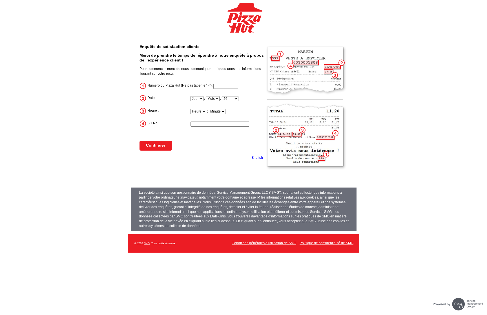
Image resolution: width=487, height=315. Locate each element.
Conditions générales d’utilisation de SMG (264, 243)
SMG (147, 243)
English (257, 158)
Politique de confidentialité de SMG (326, 243)
